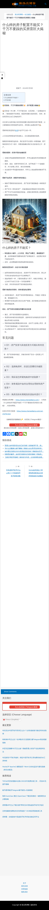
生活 (16, 130)
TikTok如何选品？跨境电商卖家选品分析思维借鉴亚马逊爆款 (36, 473)
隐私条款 (24, 892)
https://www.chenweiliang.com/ (27, 400)
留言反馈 (24, 886)
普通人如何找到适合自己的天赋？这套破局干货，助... (24, 445)
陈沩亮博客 (19, 14)
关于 (24, 883)
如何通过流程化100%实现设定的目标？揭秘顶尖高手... (24, 451)
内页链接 (24, 889)
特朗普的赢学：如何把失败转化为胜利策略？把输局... (24, 454)
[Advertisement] (24, 61)
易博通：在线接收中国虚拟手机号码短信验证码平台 (20, 817)
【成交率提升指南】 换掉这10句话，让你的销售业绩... (24, 457)
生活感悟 (28, 14)
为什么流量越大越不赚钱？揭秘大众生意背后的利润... (24, 448)
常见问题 (8, 100)
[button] (2, 75)
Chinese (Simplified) (12, 719)
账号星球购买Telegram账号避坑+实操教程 (17, 790)
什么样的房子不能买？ (11, 97)
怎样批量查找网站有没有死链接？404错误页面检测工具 (22, 811)
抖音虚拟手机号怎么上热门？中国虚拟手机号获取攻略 (13, 473)
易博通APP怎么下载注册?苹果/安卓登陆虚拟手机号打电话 (23, 805)
